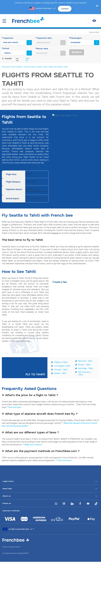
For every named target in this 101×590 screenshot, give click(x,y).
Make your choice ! (33, 444)
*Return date (41, 48)
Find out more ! (65, 460)
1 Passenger (75, 42)
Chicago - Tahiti (60, 369)
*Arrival (5, 48)
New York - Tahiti (85, 361)
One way (17, 59)
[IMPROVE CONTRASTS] (94, 21)
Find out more (14, 407)
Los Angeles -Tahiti (62, 366)
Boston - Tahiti (84, 364)
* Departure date (43, 38)
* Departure (7, 38)
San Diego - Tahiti (85, 368)
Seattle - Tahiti (60, 373)
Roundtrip (8, 58)
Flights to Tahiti (60, 362)
